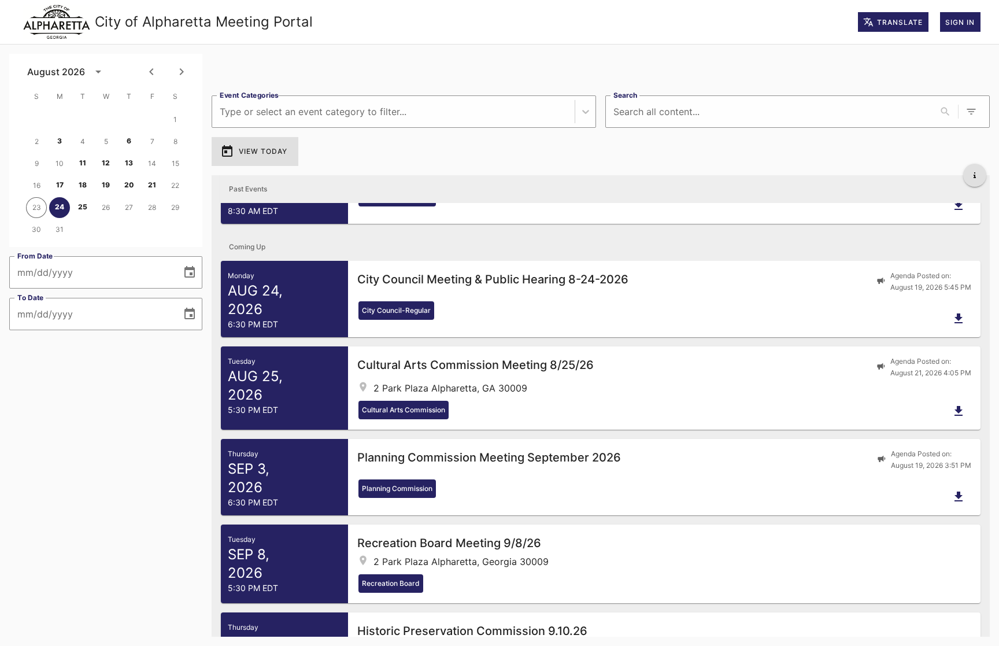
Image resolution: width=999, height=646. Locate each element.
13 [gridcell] (129, 162)
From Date (35, 256)
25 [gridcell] (82, 206)
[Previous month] (151, 72)
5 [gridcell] (106, 141)
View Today (263, 151)
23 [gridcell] (36, 207)
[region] (600, 70)
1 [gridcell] (175, 119)
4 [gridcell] (82, 141)
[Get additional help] (974, 175)
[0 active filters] (971, 111)
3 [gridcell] (59, 140)
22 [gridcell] (175, 185)
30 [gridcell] (36, 229)
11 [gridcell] (82, 162)
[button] (600, 299)
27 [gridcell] (129, 207)
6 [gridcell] (129, 140)
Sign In (960, 22)
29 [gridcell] (175, 207)
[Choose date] (189, 272)
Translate (900, 22)
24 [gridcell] (59, 206)
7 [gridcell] (152, 141)
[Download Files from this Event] (958, 205)
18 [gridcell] (83, 184)
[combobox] (221, 112)
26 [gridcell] (106, 207)
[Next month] (181, 72)
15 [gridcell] (175, 163)
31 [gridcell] (60, 229)
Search (625, 95)
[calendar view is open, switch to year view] (98, 72)
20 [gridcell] (129, 184)
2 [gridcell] (37, 141)
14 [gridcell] (152, 163)
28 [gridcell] (152, 207)
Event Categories (249, 95)
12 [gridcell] (106, 162)
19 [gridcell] (106, 184)
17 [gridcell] (60, 184)
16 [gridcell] (36, 185)
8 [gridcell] (175, 141)
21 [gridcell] (152, 184)
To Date (30, 297)
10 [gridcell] (60, 163)
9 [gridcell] (37, 163)
